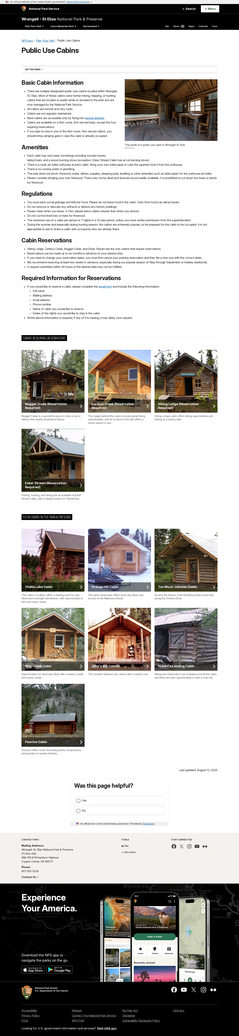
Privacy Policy (31, 1015)
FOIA (25, 1020)
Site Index (130, 852)
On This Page (40, 69)
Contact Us (29, 877)
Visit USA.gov (107, 1028)
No (84, 810)
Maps (191, 26)
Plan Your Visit (33, 26)
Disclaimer (128, 1015)
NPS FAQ (78, 1020)
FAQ (126, 845)
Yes (84, 800)
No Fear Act (130, 1010)
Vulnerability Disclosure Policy (141, 1020)
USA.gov (178, 1010)
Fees (214, 26)
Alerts (178, 26)
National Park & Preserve (62, 19)
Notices (77, 1010)
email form (105, 286)
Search (190, 8)
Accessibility (29, 1010)
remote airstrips (94, 118)
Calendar (203, 26)
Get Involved (90, 26)
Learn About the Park (62, 26)
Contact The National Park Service (94, 1015)
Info (167, 26)
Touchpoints (148, 823)
